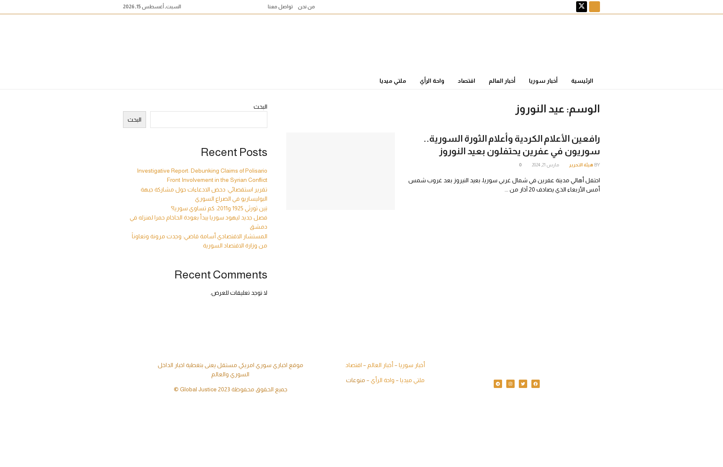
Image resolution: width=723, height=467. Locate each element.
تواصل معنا (280, 7)
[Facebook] (535, 384)
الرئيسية (582, 80)
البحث (260, 106)
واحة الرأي (432, 80)
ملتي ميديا (392, 80)
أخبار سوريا (543, 80)
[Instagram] (510, 384)
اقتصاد (466, 80)
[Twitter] (523, 384)
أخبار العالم (502, 80)
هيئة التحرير (581, 164)
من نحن (306, 7)
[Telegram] (498, 384)
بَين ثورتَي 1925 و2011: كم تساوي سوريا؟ (219, 208)
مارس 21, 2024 (546, 164)
